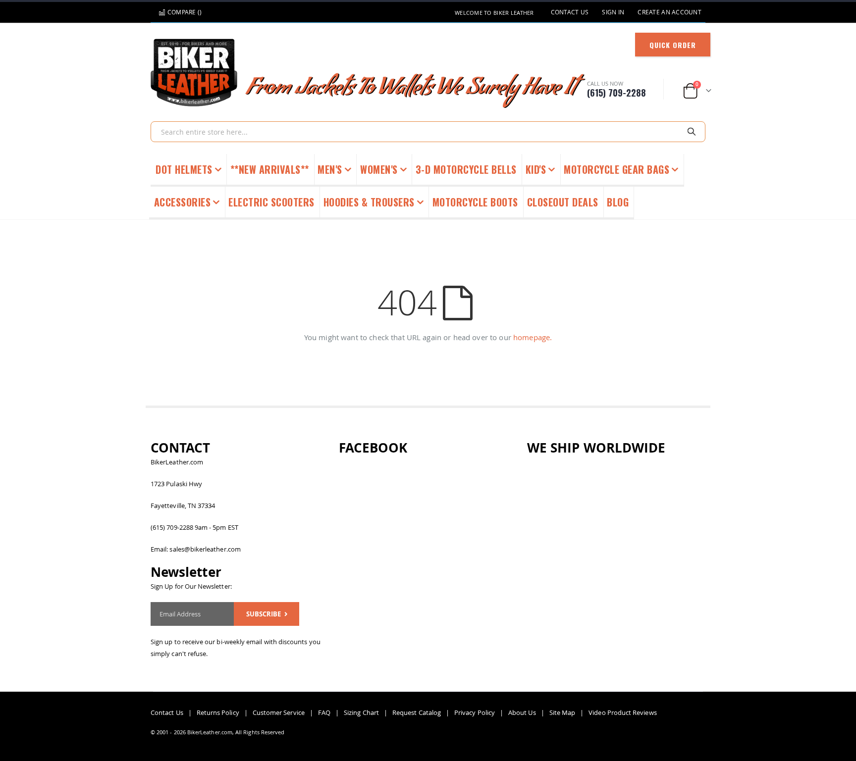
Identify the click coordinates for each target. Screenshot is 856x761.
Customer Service (279, 712)
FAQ (324, 712)
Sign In (613, 12)
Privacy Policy (474, 712)
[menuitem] (618, 203)
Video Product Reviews (622, 712)
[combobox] (428, 131)
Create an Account (669, 12)
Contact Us (570, 12)
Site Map (562, 712)
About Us (522, 712)
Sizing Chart (361, 712)
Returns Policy (218, 712)
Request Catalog (416, 712)
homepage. (532, 337)
